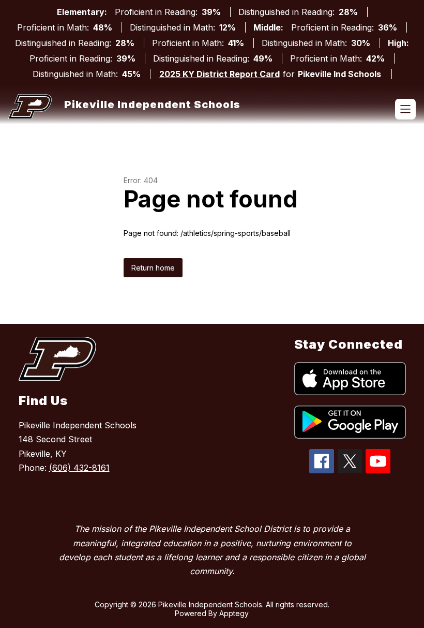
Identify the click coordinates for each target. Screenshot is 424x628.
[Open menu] (405, 109)
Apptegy (234, 613)
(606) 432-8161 (79, 467)
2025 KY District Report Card (219, 74)
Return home (153, 267)
